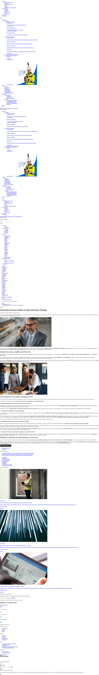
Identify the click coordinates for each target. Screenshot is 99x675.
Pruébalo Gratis (10, 108)
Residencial (9, 104)
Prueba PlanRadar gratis (5, 445)
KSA (5, 259)
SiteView (10, 70)
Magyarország (7, 243)
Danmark (6, 236)
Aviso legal (4, 645)
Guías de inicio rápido (9, 2)
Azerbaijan (7, 230)
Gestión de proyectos (6, 304)
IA (2, 106)
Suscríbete (13, 598)
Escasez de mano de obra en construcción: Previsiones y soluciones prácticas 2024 (17, 455)
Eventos (6, 6)
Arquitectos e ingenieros (9, 92)
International (4, 263)
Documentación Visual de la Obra (11, 55)
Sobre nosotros (5, 8)
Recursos (4, 1)
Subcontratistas (7, 90)
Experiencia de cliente (9, 4)
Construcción (9, 96)
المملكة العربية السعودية (9, 260)
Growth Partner (7, 13)
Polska (6, 248)
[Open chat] (1, 669)
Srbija (6, 251)
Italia (5, 242)
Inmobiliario (4, 462)
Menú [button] (16, 108)
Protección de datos (5, 644)
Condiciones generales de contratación (9, 643)
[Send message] (11, 667)
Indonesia (6, 231)
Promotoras (7, 88)
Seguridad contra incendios (7, 464)
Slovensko (6, 252)
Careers (3, 630)
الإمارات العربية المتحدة (9, 262)
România (6, 249)
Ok (0, 674)
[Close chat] (3, 666)
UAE (6, 261)
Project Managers (8, 91)
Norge (6, 245)
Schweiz (6, 250)
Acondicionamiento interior (12, 101)
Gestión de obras (16, 24)
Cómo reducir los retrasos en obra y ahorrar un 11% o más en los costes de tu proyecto (17, 454)
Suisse (6, 254)
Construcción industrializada (12, 103)
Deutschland (7, 237)
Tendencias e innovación (6, 465)
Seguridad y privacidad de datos (10, 7)
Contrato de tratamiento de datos (8, 647)
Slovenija (6, 253)
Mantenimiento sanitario (11, 102)
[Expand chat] (1, 666)
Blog (5, 5)
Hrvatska (6, 241)
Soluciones (7, 20)
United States (7, 227)
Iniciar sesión (4, 15)
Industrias (4, 93)
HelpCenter (7, 3)
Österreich (6, 246)
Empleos (6, 10)
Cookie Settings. (80, 672)
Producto (4, 19)
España (6, 238)
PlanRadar (4, 449)
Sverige (6, 255)
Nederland (6, 244)
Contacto (6, 9)
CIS (5, 233)
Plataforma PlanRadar (11, 21)
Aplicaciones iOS (5, 651)
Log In (14, 108)
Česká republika (7, 235)
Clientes (3, 85)
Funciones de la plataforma (9, 36)
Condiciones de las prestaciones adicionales (10, 646)
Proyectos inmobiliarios (15, 29)
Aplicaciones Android (6, 652)
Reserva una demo (3, 108)
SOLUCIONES (7, 95)
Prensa (6, 12)
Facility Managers (8, 89)
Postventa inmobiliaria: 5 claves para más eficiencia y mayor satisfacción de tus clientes (18, 453)
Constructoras (7, 87)
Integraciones (9, 53)
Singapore (6, 232)
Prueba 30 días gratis (4, 605)
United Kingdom (8, 257)
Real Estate (9, 97)
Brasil (6, 226)
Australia (6, 229)
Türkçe (6, 256)
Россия (6, 247)
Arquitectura (4, 457)
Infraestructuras (5, 461)
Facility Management (10, 98)
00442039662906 (18, 216)
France (6, 239)
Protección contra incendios (12, 100)
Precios (3, 105)
